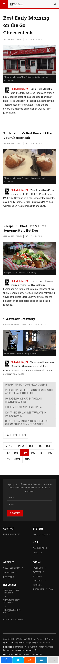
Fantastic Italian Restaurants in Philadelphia (25, 414)
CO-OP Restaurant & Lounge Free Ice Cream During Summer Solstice (27, 423)
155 (39, 445)
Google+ (37, 576)
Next (17, 459)
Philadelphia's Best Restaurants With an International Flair (29, 391)
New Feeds (8, 577)
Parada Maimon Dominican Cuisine (26, 384)
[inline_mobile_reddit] (29, 660)
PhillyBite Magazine (15, 642)
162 (50, 452)
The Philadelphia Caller (11, 611)
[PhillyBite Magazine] (16, 4)
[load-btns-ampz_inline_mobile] (53, 660)
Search (46, 535)
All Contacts (40, 548)
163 (7, 459)
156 (48, 445)
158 (16, 452)
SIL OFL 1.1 (40, 654)
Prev (21, 445)
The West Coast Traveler (11, 601)
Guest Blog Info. (11, 568)
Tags (35, 535)
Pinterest (38, 581)
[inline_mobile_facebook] (6, 660)
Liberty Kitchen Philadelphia (23, 407)
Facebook (38, 568)
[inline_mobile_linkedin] (41, 660)
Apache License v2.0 (26, 650)
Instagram (38, 589)
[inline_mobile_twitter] (18, 660)
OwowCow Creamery (19, 319)
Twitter (37, 572)
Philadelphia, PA (19, 89)
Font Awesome (10, 654)
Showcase (8, 572)
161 (41, 452)
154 (31, 445)
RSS (51, 589)
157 (7, 452)
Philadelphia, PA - (20, 190)
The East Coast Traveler (11, 591)
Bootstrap (7, 647)
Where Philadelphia (13, 620)
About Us (37, 552)
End (27, 459)
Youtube (37, 585)
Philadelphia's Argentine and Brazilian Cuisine (23, 400)
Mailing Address (11, 534)
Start (9, 445)
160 (33, 452)
